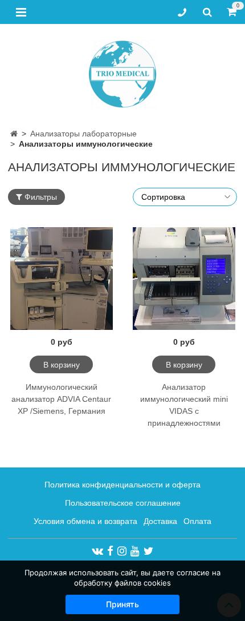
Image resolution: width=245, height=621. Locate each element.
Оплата (197, 521)
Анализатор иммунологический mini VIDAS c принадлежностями (184, 405)
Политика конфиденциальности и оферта (122, 484)
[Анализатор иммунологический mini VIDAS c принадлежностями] (184, 278)
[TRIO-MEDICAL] (123, 71)
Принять (122, 604)
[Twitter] (148, 550)
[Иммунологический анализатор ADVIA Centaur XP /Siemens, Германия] (61, 278)
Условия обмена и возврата (85, 521)
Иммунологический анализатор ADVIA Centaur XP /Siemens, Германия (61, 399)
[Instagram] (121, 550)
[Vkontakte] (97, 550)
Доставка (160, 521)
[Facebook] (110, 550)
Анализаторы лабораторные (83, 133)
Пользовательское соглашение (123, 502)
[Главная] (14, 133)
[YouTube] (135, 550)
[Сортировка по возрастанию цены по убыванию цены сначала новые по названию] (185, 197)
